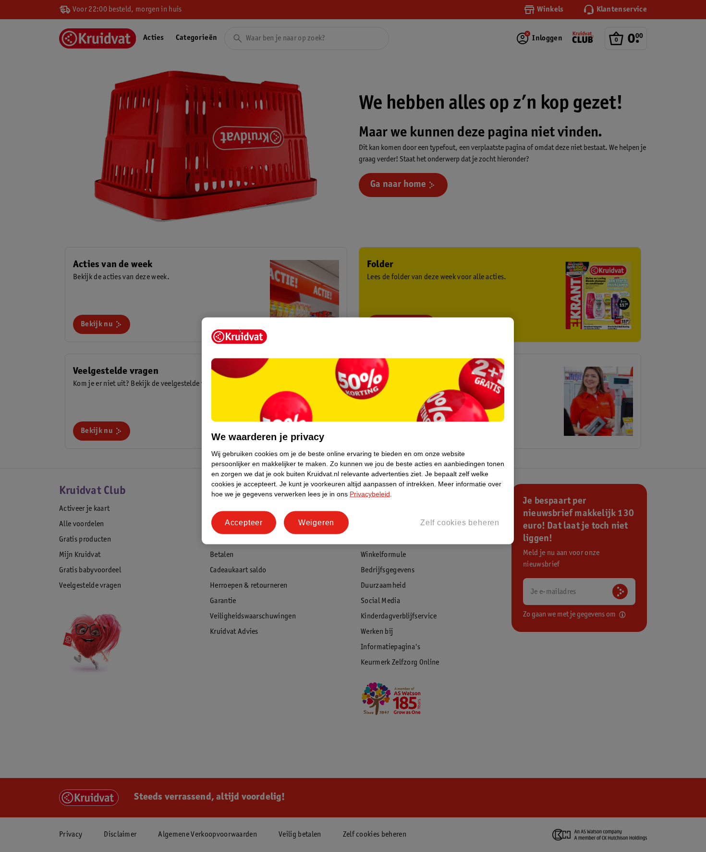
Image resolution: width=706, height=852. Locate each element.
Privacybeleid (370, 494)
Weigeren (316, 523)
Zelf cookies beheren (459, 523)
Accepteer (244, 523)
